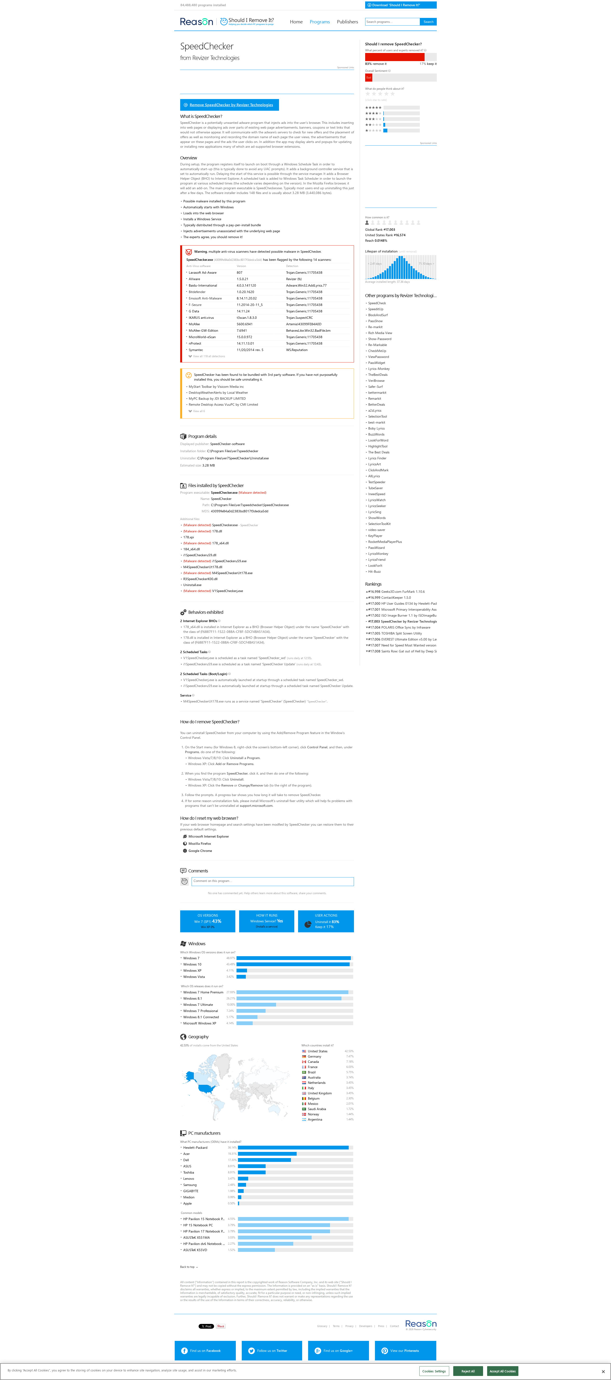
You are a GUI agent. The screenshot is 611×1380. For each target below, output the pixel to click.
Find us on (205, 1350)
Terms (336, 1326)
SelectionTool (377, 416)
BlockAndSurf (378, 315)
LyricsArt (374, 464)
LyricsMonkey (378, 553)
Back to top (187, 1267)
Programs (320, 21)
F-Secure (195, 304)
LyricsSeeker (377, 506)
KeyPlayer (375, 535)
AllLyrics (374, 476)
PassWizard (376, 547)
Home (296, 21)
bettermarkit (377, 392)
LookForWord (378, 440)
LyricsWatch (377, 500)
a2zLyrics (374, 410)
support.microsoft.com (256, 805)
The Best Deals (379, 452)
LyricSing (374, 511)
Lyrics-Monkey (379, 368)
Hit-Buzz (374, 571)
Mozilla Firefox (200, 843)
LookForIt (375, 565)
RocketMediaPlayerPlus (385, 541)
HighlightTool (377, 446)
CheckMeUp (377, 350)
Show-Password (379, 338)
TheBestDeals (378, 374)
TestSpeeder (376, 482)
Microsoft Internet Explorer (209, 836)
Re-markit (375, 327)
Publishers (347, 21)
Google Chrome (200, 850)
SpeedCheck (377, 303)
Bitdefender (197, 291)
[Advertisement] (401, 176)
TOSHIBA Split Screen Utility (401, 633)
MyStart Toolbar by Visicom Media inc (216, 386)
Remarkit (374, 398)
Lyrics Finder (377, 458)
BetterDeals (376, 404)
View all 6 (196, 411)
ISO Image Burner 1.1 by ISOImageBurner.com (415, 615)
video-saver (376, 529)
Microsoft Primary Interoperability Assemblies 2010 (418, 609)
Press (381, 1326)
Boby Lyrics (376, 428)
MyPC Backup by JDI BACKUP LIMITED (217, 398)
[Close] (603, 1371)
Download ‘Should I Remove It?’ (396, 5)
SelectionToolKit (379, 523)
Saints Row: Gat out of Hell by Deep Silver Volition (417, 651)
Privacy (349, 1326)
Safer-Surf (375, 386)
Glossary (322, 1326)
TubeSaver (375, 488)
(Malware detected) (252, 492)
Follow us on (272, 1350)
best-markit (376, 422)
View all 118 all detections (206, 356)
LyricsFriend (376, 559)
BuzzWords (376, 434)
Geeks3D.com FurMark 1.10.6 (403, 591)
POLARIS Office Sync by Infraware (405, 627)
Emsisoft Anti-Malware (205, 298)
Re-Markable (377, 344)
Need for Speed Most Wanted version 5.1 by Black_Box (421, 645)
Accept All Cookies (503, 1371)
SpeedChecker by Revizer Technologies (410, 621)
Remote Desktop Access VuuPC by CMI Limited (223, 404)
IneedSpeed (376, 494)
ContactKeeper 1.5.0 (396, 597)
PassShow (375, 321)
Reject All (468, 1371)
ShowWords (377, 517)
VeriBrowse (376, 380)
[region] (305, 1371)
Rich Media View (380, 333)
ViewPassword (378, 356)
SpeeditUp (375, 309)
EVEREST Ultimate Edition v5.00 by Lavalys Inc (414, 639)
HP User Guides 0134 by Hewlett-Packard (411, 603)
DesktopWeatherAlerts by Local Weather (218, 392)
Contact (394, 1326)
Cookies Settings (434, 1371)
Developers (365, 1326)
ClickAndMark (378, 470)
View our (404, 1350)
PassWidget (376, 362)
